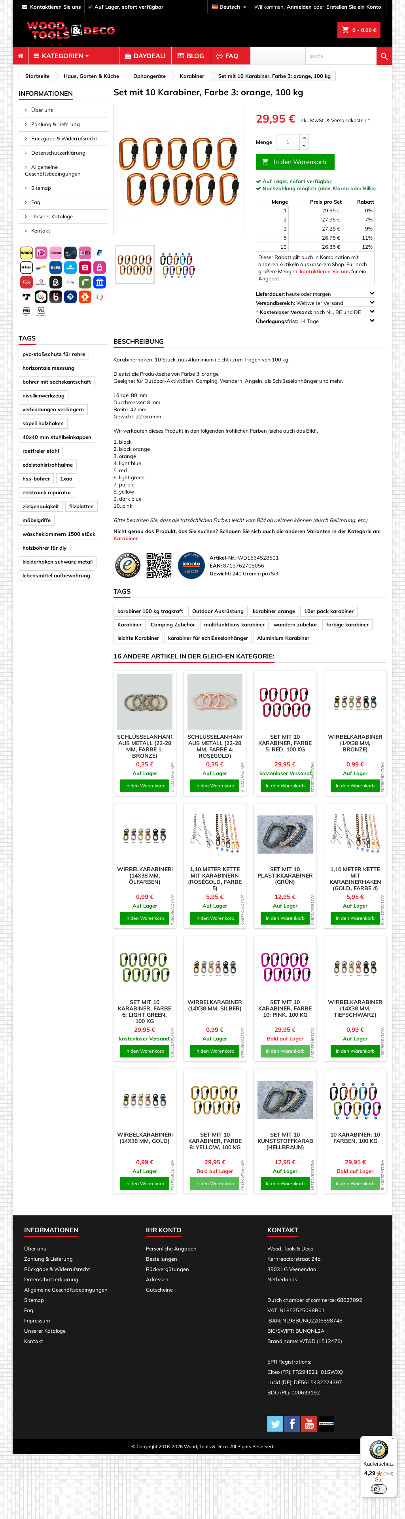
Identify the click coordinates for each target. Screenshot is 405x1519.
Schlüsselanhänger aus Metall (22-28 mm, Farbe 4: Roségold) (219, 746)
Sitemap (40, 188)
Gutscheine (159, 1289)
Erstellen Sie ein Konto (353, 7)
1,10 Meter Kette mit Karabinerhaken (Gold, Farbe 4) (355, 879)
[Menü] (392, 1440)
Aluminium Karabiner (283, 638)
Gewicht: (220, 573)
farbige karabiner (347, 624)
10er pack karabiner (329, 611)
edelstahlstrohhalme (48, 465)
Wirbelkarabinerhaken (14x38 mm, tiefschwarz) (365, 1008)
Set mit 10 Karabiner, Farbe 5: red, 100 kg (285, 743)
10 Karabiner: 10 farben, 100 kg (355, 1137)
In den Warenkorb (294, 162)
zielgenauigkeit (41, 506)
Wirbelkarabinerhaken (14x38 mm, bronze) (365, 743)
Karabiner (126, 538)
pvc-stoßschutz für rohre (54, 354)
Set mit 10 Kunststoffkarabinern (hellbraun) (294, 1141)
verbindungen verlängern (53, 409)
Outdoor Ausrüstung (218, 611)
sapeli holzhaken (43, 423)
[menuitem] (20, 55)
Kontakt (40, 230)
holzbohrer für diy (44, 548)
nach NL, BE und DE (309, 312)
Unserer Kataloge (51, 216)
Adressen (157, 1279)
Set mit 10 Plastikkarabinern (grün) (287, 875)
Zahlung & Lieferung (55, 124)
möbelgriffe (37, 520)
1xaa (66, 478)
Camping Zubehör (173, 624)
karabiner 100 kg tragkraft (150, 611)
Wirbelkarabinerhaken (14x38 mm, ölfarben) (154, 875)
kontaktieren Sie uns (55, 7)
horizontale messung (48, 368)
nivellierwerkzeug (43, 395)
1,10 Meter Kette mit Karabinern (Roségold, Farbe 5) (215, 879)
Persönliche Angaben (171, 1248)
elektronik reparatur (47, 492)
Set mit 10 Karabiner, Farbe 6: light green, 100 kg (144, 1012)
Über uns (41, 110)
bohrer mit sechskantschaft (57, 381)
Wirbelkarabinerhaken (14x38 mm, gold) (154, 1137)
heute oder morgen (294, 294)
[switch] (379, 1489)
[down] (304, 146)
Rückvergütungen (167, 1269)
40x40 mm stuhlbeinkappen (57, 437)
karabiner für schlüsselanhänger (208, 638)
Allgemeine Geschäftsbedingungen (53, 170)
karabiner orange (274, 611)
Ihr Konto (164, 1230)
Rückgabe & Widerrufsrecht (63, 138)
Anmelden (299, 7)
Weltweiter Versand (300, 303)
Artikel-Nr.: (223, 557)
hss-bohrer (36, 478)
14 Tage (288, 321)
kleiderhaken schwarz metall (58, 561)
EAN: (216, 565)
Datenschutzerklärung (57, 152)
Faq (35, 202)
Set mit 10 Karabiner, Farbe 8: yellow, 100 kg (215, 1141)
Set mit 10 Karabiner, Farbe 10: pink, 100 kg (285, 1008)
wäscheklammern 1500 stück (59, 534)
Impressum (37, 1320)
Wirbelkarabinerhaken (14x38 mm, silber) (224, 1005)
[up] (304, 138)
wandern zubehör (295, 624)
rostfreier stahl (41, 451)
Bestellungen (161, 1259)
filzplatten (81, 506)
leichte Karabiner (138, 638)
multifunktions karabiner (234, 624)
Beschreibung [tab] (139, 341)
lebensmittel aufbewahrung (56, 575)
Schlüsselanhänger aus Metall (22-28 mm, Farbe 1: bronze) (149, 746)
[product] (144, 702)
